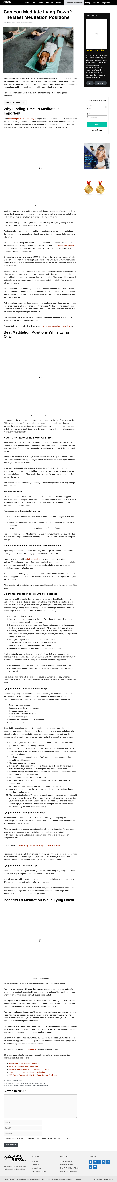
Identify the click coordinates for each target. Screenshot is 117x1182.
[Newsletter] (95, 1167)
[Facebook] (90, 1162)
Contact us (35, 1165)
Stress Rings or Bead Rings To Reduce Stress (39, 845)
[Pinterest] (103, 1162)
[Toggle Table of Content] (23, 102)
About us (35, 1161)
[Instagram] (95, 1162)
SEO (42, 1179)
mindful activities (30, 1049)
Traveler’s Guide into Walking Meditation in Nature (29, 1072)
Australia (59, 3)
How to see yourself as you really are (57, 326)
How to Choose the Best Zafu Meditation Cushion (29, 1069)
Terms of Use (98, 1179)
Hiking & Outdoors (92, 3)
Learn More (100, 83)
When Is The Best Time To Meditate (23, 1066)
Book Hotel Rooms (66, 1165)
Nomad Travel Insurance (68, 1171)
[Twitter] (108, 1162)
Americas (49, 3)
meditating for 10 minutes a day (21, 119)
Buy (90, 83)
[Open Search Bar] (114, 2)
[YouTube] (90, 1167)
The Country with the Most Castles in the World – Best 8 (25, 1083)
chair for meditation (34, 559)
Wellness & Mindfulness (74, 3)
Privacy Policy (108, 1179)
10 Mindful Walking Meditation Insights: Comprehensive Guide (27, 1085)
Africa (41, 3)
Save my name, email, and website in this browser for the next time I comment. (38, 1138)
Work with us (36, 1168)
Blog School (106, 3)
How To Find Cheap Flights (69, 1168)
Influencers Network (39, 1171)
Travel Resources (66, 1161)
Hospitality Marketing (65, 1179)
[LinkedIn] (99, 1162)
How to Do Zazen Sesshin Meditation (24, 1063)
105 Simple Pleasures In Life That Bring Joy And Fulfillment (33, 1075)
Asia (34, 3)
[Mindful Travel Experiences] (7, 2)
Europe (27, 3)
